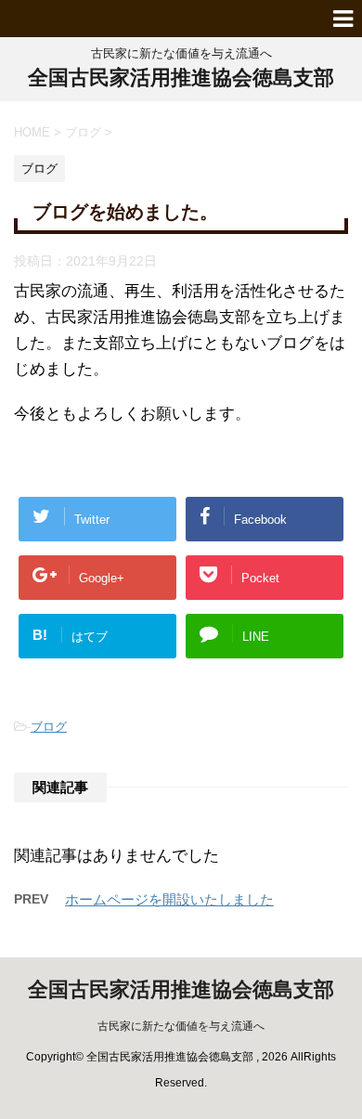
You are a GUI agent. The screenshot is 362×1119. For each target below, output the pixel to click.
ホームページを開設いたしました (169, 899)
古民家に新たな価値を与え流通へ (181, 1026)
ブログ (49, 727)
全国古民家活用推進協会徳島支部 (181, 77)
